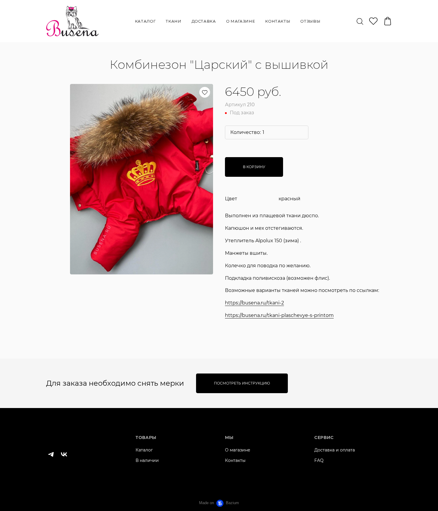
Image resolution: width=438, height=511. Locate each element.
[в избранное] (204, 92)
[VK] (64, 454)
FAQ (319, 460)
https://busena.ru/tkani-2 (254, 303)
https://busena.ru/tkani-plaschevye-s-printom (279, 315)
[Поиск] (360, 21)
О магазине (237, 450)
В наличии (147, 460)
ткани (173, 21)
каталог (145, 21)
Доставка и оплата (334, 450)
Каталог (144, 450)
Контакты (235, 460)
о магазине (240, 21)
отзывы (310, 21)
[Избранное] (373, 21)
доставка (204, 21)
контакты (277, 21)
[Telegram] (51, 454)
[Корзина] (387, 21)
